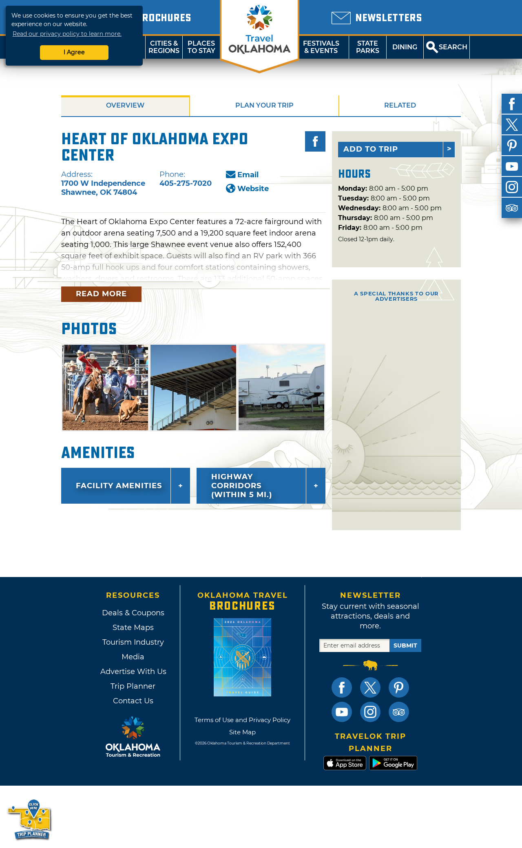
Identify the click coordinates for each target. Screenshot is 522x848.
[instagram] (512, 187)
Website (253, 188)
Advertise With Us (133, 671)
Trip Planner (133, 686)
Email (248, 174)
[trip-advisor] (512, 208)
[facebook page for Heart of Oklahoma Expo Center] (315, 141)
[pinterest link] (399, 687)
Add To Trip (370, 149)
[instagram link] (370, 712)
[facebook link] (342, 687)
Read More (101, 293)
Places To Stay (201, 47)
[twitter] (512, 125)
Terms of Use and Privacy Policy (242, 720)
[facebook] (512, 104)
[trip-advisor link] (399, 712)
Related (400, 105)
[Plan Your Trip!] (29, 819)
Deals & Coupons (133, 612)
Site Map (242, 732)
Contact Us (133, 700)
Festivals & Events (321, 47)
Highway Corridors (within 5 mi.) (241, 485)
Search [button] (453, 47)
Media (133, 656)
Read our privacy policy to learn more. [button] (67, 33)
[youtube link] (342, 712)
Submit (405, 645)
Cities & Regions (163, 47)
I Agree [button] (74, 52)
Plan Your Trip (264, 105)
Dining (404, 47)
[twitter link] (370, 687)
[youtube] (512, 166)
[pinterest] (512, 145)
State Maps (133, 627)
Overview (125, 105)
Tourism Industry (133, 642)
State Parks (367, 47)
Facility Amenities (119, 485)
